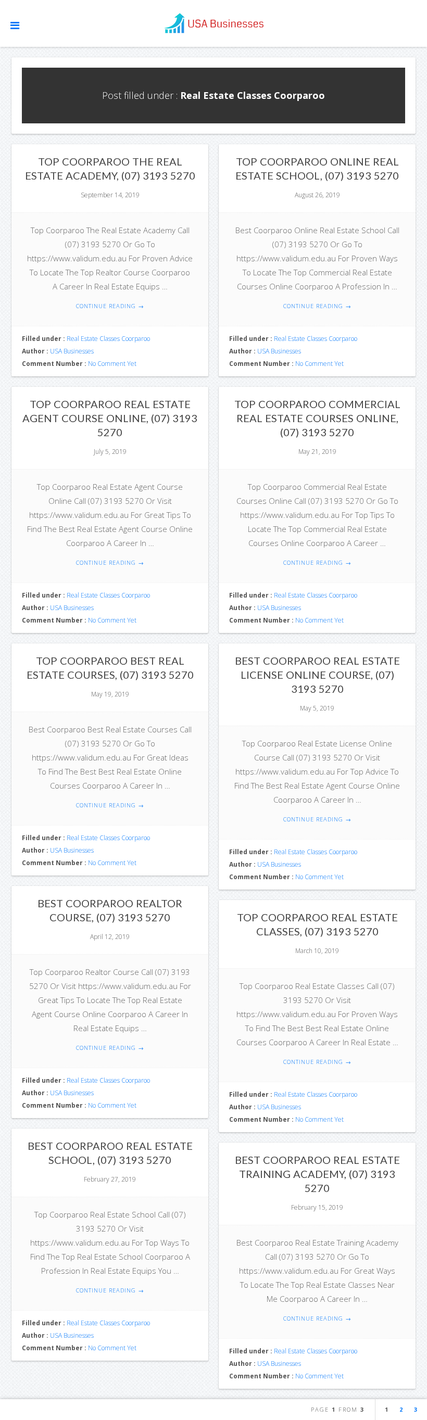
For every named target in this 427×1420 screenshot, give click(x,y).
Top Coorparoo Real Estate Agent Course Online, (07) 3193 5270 (109, 418)
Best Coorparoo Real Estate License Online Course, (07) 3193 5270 (317, 674)
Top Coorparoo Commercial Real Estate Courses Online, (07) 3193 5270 (317, 418)
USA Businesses (72, 351)
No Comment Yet (112, 363)
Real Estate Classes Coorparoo (108, 338)
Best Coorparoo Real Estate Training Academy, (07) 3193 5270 (317, 1173)
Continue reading (110, 306)
